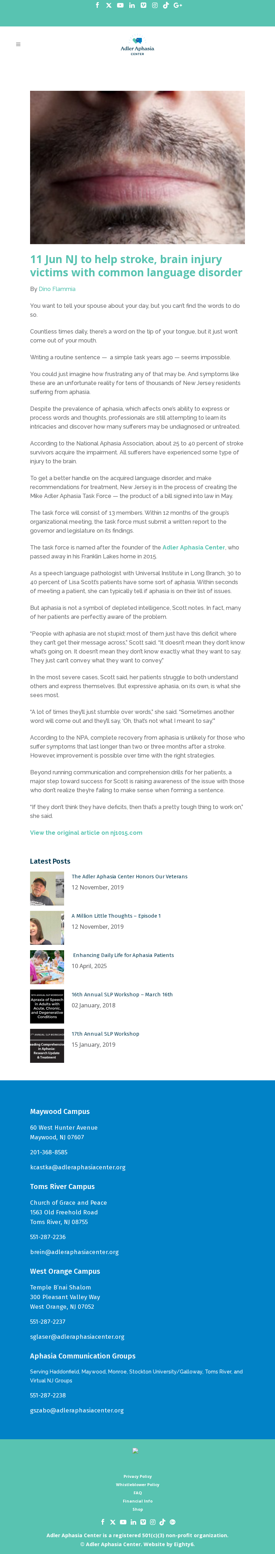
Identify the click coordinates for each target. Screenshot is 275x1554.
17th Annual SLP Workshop (105, 1034)
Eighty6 (183, 1544)
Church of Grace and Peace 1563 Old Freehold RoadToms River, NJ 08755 (68, 1212)
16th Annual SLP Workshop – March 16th (122, 994)
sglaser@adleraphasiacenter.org (77, 1337)
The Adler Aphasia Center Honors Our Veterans (130, 876)
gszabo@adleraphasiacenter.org (77, 1410)
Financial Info (138, 1501)
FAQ (138, 1492)
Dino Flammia (57, 289)
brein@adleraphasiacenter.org (74, 1252)
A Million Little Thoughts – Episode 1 (116, 916)
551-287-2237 (48, 1322)
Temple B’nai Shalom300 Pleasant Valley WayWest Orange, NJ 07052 (65, 1297)
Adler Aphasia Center (194, 547)
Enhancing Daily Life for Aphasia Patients (123, 955)
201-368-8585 (48, 1152)
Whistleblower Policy (137, 1484)
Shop (137, 1509)
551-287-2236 (48, 1237)
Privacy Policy (138, 1476)
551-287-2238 (48, 1395)
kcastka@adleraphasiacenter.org (77, 1167)
